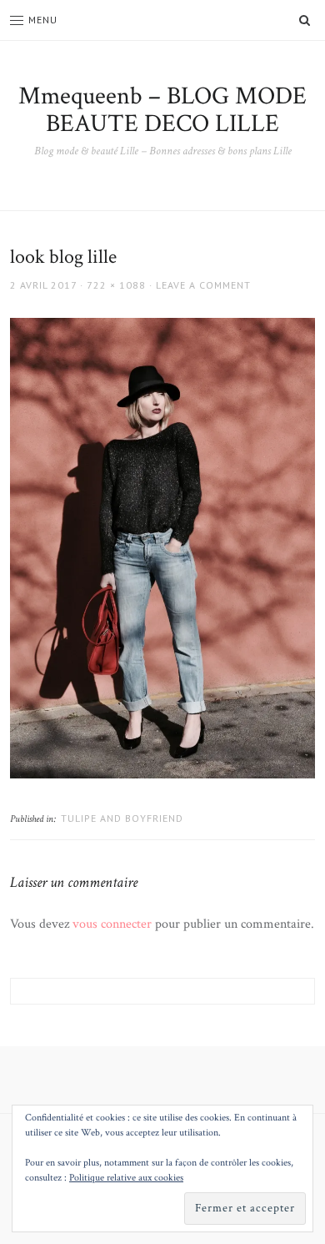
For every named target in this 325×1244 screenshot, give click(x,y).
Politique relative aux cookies (126, 1177)
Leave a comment (203, 285)
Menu (43, 19)
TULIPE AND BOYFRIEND (122, 818)
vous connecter (112, 924)
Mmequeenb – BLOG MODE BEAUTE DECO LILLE (162, 110)
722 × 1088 (116, 285)
